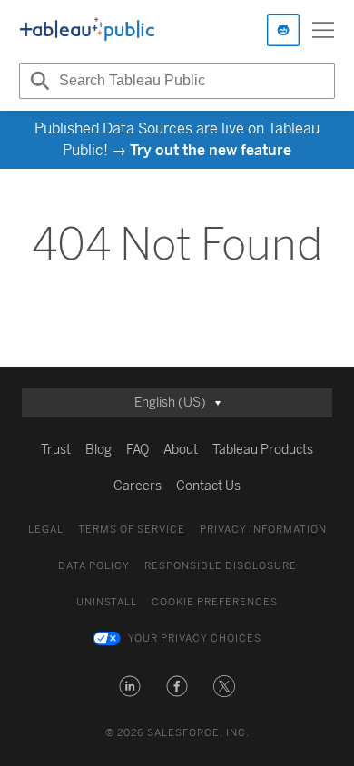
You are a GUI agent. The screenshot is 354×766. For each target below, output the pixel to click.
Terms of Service (131, 529)
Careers (137, 486)
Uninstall (106, 602)
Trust (56, 449)
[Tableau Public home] (87, 30)
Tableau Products (262, 449)
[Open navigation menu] (323, 30)
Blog (98, 449)
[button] (129, 686)
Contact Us (208, 486)
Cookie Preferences (215, 602)
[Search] (37, 81)
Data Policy (94, 566)
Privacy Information (263, 529)
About (180, 449)
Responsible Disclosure (220, 566)
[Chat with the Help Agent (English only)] (283, 30)
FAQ (137, 449)
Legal (46, 529)
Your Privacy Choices (194, 638)
